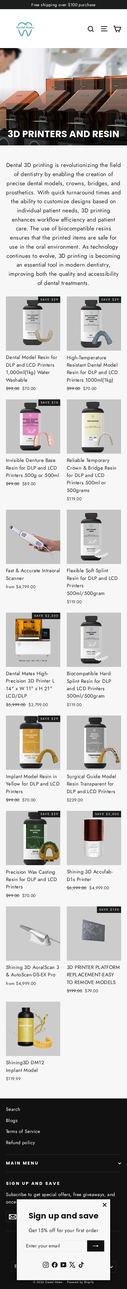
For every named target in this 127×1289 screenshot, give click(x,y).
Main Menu (22, 1163)
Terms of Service (23, 1131)
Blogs (11, 1120)
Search (13, 1109)
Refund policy (20, 1142)
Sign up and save (33, 1183)
